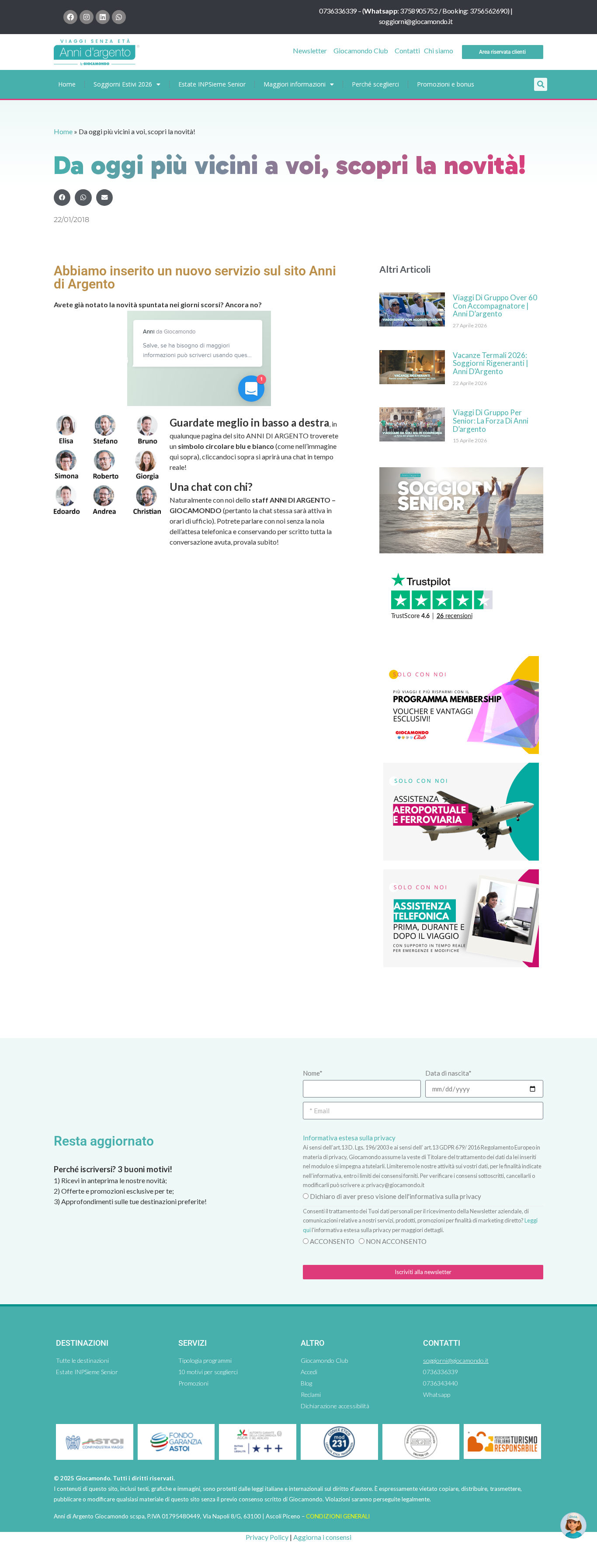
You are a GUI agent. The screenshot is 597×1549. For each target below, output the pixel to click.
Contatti (407, 50)
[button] (540, 84)
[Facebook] (70, 17)
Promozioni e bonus (445, 84)
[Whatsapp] (119, 17)
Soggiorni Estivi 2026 (123, 84)
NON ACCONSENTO (396, 1241)
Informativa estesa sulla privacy (349, 1138)
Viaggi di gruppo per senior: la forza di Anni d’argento (490, 420)
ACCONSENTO (332, 1241)
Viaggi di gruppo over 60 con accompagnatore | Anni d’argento (495, 305)
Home (67, 84)
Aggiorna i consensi (322, 1537)
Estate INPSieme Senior (212, 84)
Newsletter (310, 50)
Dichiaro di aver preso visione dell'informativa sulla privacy (395, 1196)
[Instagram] (87, 17)
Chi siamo (438, 50)
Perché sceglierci (375, 84)
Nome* (313, 1073)
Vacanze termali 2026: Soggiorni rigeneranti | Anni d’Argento (490, 363)
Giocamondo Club (360, 50)
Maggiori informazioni (295, 84)
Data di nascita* (448, 1073)
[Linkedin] (103, 17)
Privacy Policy (267, 1537)
